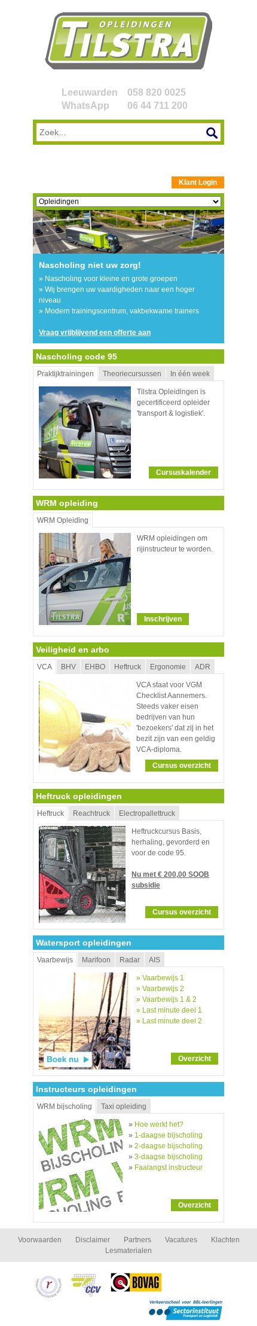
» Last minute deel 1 (169, 1010)
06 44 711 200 (157, 105)
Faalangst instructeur (168, 1167)
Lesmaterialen (128, 1250)
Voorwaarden (40, 1240)
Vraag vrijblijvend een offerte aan (95, 332)
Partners (137, 1240)
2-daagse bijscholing (168, 1146)
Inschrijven (163, 619)
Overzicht (194, 1058)
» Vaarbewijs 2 (160, 988)
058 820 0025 (156, 92)
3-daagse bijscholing (168, 1157)
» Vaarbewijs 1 (160, 978)
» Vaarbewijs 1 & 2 (166, 999)
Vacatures (181, 1240)
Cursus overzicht (181, 765)
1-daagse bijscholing (168, 1135)
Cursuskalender (183, 472)
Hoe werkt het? (158, 1124)
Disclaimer (92, 1240)
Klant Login (198, 182)
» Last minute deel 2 (169, 1021)
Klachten (225, 1240)
